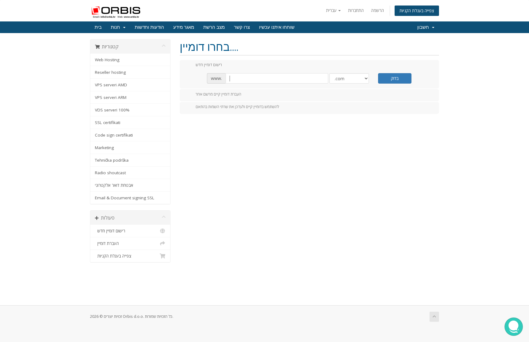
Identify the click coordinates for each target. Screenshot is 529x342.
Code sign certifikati (114, 135)
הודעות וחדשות (149, 27)
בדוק (395, 78)
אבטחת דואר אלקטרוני (114, 185)
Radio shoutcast (110, 172)
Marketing (104, 147)
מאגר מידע (183, 27)
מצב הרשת (214, 27)
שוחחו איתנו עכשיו (277, 27)
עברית (332, 10)
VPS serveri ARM (110, 97)
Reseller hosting (110, 72)
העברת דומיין (107, 243)
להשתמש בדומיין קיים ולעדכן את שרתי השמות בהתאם (237, 107)
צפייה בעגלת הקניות (417, 10)
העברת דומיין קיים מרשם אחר (218, 94)
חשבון (424, 27)
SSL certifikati (107, 122)
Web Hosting (107, 59)
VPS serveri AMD (111, 85)
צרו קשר (242, 27)
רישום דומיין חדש (110, 231)
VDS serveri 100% (112, 110)
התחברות (356, 10)
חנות (116, 27)
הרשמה (377, 10)
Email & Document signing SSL (124, 198)
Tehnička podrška (112, 160)
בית (98, 27)
